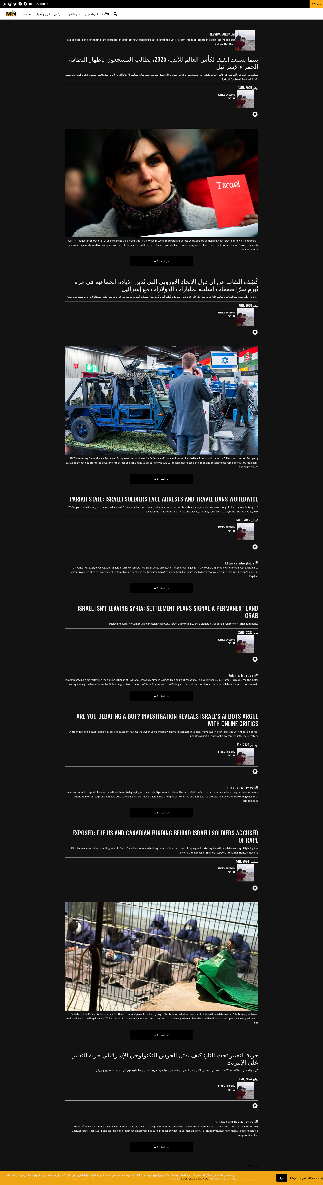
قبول (281, 1178)
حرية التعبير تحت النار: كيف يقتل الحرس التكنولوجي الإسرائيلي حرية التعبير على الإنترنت (165, 1058)
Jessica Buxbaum (226, 94)
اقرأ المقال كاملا (161, 261)
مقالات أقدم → (249, 1165)
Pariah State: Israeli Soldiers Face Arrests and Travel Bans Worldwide (164, 498)
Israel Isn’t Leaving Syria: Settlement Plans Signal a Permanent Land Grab (168, 612)
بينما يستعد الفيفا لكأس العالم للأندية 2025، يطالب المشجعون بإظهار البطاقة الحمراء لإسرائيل (163, 62)
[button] (42, 4)
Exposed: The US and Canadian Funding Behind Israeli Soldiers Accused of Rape (165, 836)
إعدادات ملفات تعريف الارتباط (306, 1178)
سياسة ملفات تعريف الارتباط (195, 1178)
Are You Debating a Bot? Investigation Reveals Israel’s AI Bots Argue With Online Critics (167, 719)
